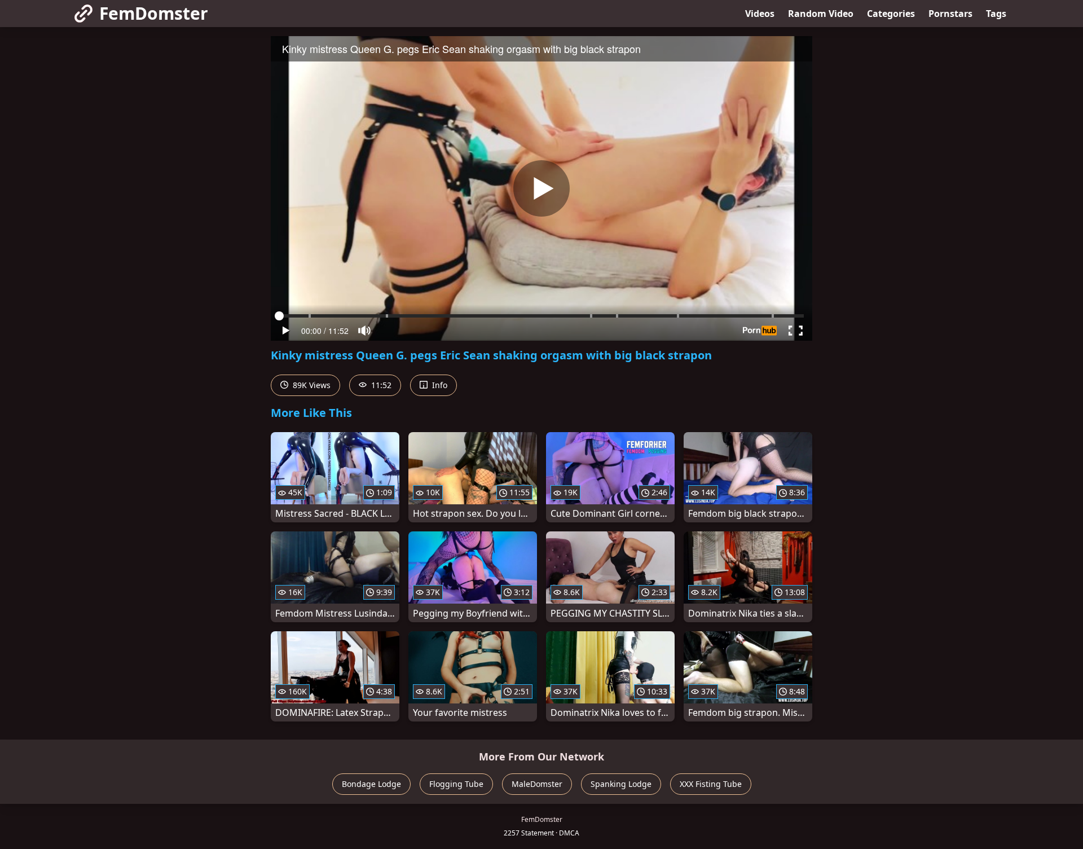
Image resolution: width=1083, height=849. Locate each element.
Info (438, 385)
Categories (891, 13)
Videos (759, 13)
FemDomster (153, 13)
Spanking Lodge (621, 783)
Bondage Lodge (371, 783)
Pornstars (950, 13)
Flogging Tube (456, 783)
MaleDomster (537, 783)
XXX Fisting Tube (711, 783)
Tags (996, 13)
